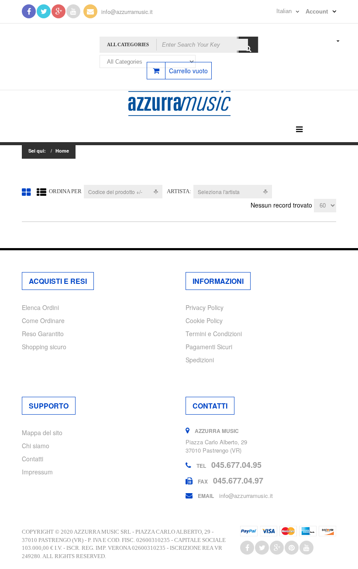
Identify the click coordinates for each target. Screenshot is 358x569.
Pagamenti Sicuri (209, 346)
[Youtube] (73, 11)
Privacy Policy (205, 307)
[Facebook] (29, 11)
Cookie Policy (204, 320)
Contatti (32, 458)
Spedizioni (200, 359)
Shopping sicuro (44, 346)
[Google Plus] (58, 11)
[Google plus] (277, 548)
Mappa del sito (42, 432)
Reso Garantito (43, 333)
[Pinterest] (292, 548)
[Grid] (26, 191)
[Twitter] (44, 11)
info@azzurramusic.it (127, 12)
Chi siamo (35, 445)
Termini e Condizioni (214, 333)
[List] (41, 191)
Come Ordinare (43, 320)
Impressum (37, 471)
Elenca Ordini (40, 307)
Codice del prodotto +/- (115, 191)
